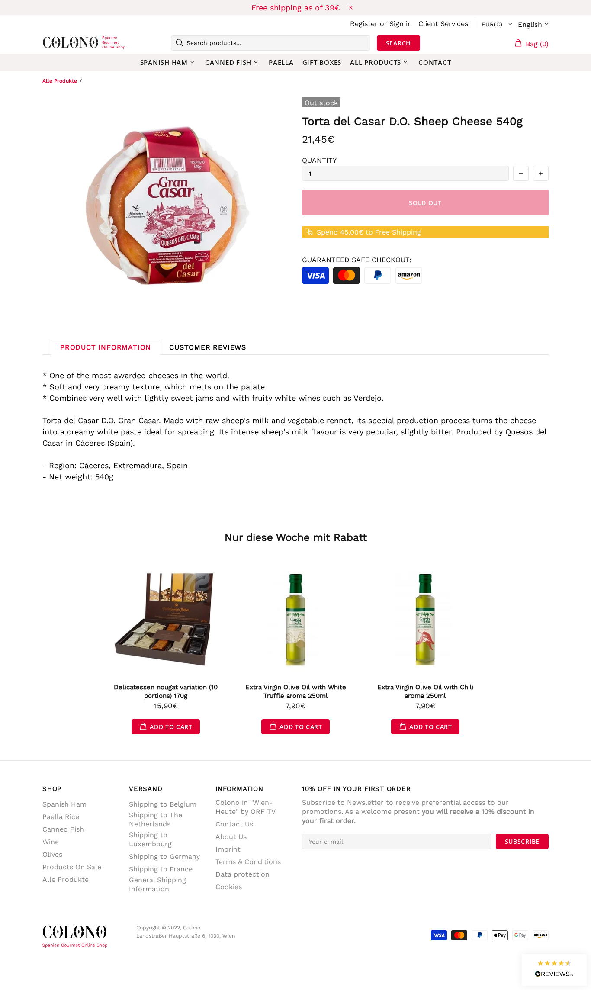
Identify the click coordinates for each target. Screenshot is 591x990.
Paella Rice (60, 817)
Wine (50, 842)
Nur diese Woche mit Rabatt (296, 537)
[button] (554, 970)
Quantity (319, 160)
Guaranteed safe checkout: (356, 260)
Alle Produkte (59, 81)
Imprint (228, 849)
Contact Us (234, 824)
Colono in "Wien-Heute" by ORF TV (245, 807)
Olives (52, 854)
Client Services (443, 23)
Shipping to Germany (164, 856)
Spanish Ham (64, 804)
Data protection (242, 874)
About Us (231, 836)
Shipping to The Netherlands (155, 819)
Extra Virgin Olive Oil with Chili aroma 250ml (425, 691)
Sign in (400, 23)
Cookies (228, 887)
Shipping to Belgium (162, 804)
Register (364, 23)
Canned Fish (63, 829)
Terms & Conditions (248, 862)
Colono (56, 43)
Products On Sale (71, 867)
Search (398, 43)
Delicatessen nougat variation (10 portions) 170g (166, 691)
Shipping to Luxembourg (150, 839)
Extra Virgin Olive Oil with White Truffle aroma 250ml (295, 691)
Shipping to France (161, 869)
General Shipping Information (157, 884)
